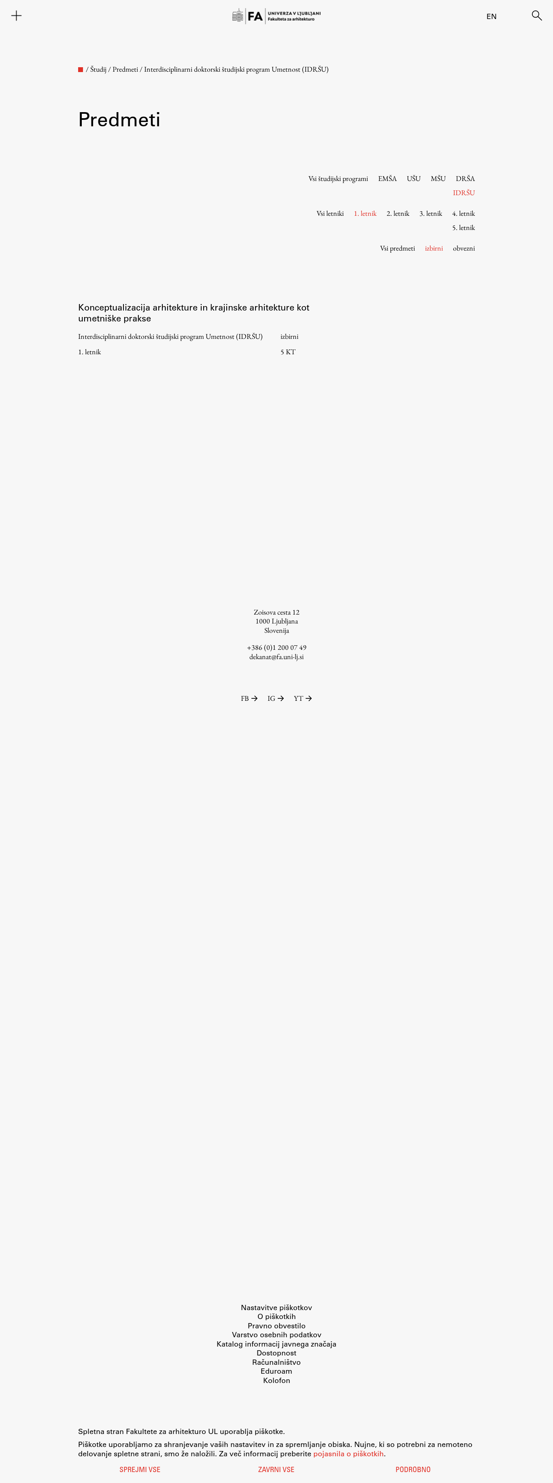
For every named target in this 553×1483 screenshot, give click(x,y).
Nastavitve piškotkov (276, 1307)
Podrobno (413, 1470)
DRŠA (465, 178)
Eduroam (276, 1371)
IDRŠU (464, 192)
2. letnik (398, 213)
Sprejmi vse (139, 1470)
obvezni (464, 248)
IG (271, 698)
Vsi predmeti (397, 248)
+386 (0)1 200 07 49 (276, 647)
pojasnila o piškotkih (348, 1453)
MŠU (438, 178)
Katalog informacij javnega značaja (276, 1344)
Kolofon (276, 1380)
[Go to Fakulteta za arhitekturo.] (80, 69)
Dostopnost (276, 1352)
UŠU (414, 178)
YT (298, 698)
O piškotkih (276, 1316)
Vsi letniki (330, 213)
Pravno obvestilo (277, 1325)
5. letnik (463, 227)
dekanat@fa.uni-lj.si (276, 656)
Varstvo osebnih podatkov (276, 1334)
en (492, 16)
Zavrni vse (276, 1470)
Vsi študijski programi (338, 178)
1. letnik (365, 213)
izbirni (434, 248)
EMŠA (387, 178)
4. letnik (463, 213)
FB (245, 698)
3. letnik (430, 213)
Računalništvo (276, 1362)
